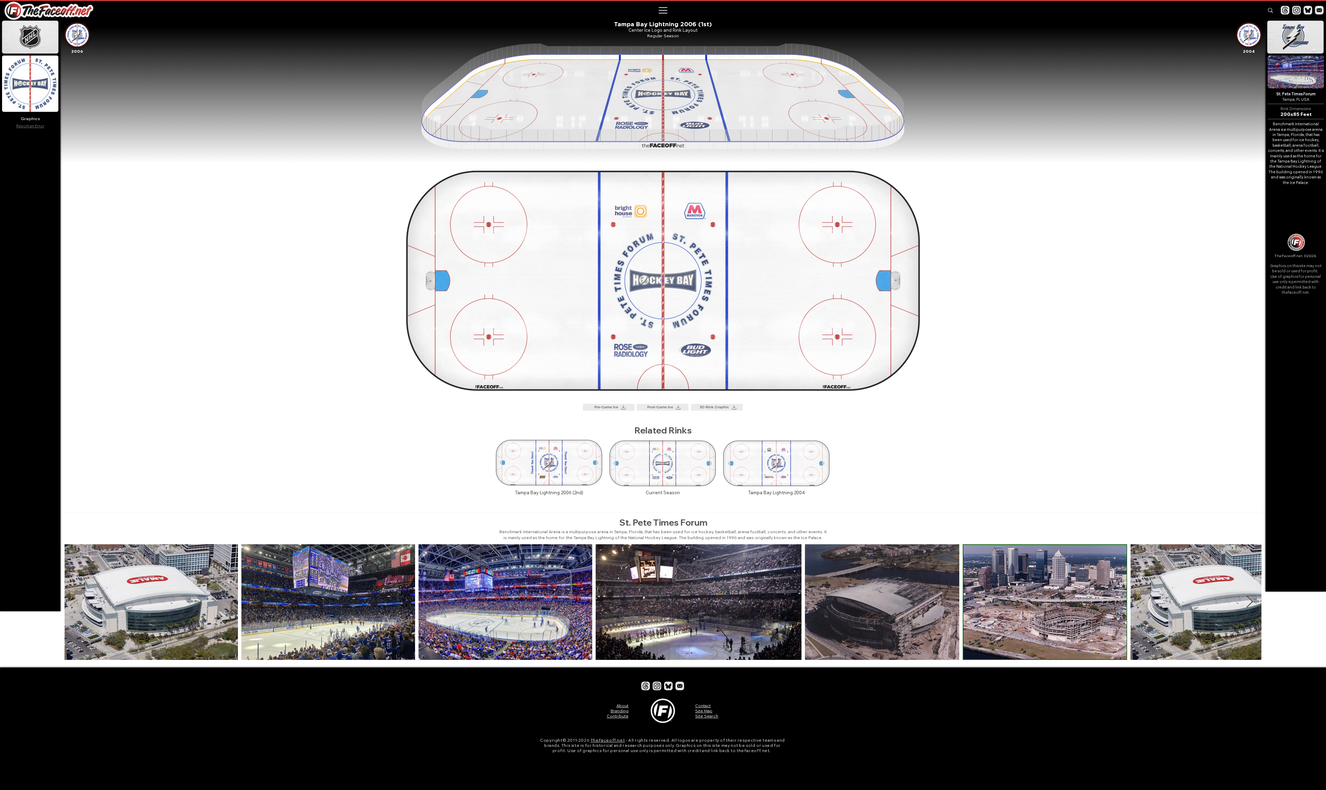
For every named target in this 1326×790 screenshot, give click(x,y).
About (622, 705)
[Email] (1319, 10)
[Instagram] (1296, 10)
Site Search (706, 716)
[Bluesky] (1308, 10)
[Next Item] (1249, 602)
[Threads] (1285, 10)
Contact (703, 705)
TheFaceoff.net (607, 740)
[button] (662, 10)
